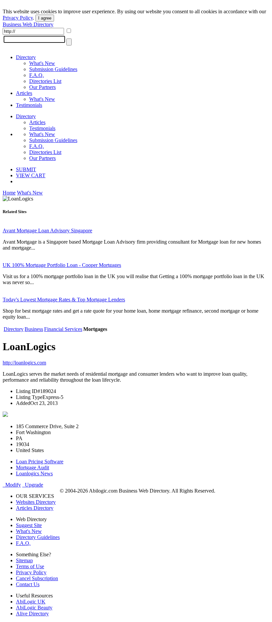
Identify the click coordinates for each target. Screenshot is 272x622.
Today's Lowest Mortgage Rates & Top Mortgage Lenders (64, 299)
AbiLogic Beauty (34, 607)
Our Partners (42, 87)
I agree (44, 18)
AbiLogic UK (30, 601)
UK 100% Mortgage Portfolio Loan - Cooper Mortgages (62, 265)
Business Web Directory (28, 24)
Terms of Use (30, 566)
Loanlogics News (34, 473)
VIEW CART (30, 175)
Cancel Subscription (37, 578)
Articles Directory (34, 508)
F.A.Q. (36, 75)
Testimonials (29, 105)
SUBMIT (26, 169)
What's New (42, 63)
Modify (12, 485)
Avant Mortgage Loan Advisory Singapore (47, 230)
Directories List (45, 81)
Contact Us (27, 584)
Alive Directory (32, 613)
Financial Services (63, 329)
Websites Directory (36, 502)
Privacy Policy (18, 18)
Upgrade (32, 485)
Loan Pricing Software (39, 461)
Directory (26, 57)
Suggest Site (29, 525)
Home (9, 192)
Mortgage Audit (32, 467)
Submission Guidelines (53, 69)
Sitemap (24, 560)
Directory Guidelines (38, 537)
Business (34, 329)
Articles (24, 93)
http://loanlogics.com (24, 362)
